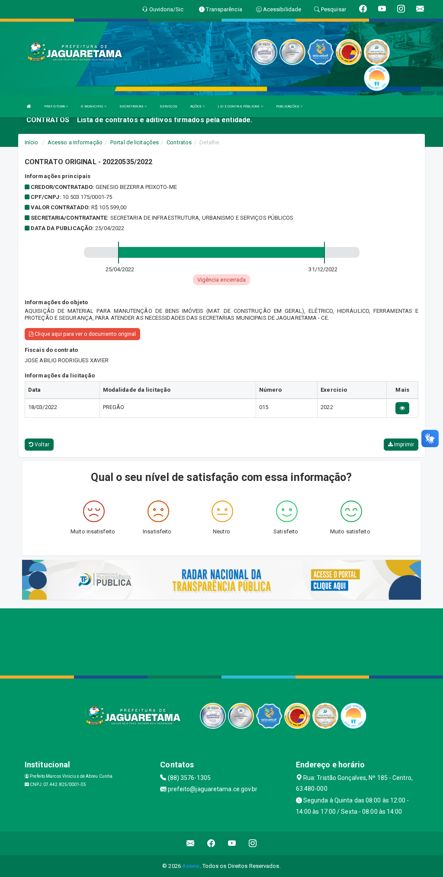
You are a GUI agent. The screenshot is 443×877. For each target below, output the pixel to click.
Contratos (179, 142)
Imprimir (403, 445)
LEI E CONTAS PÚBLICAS (239, 106)
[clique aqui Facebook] (211, 843)
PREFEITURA (55, 106)
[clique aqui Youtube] (232, 843)
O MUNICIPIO (92, 106)
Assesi (191, 866)
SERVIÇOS (168, 106)
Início (32, 142)
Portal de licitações (134, 142)
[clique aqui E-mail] (190, 843)
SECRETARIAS (131, 106)
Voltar (41, 445)
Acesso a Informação (75, 142)
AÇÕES (196, 106)
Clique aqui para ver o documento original (84, 334)
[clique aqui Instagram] (252, 843)
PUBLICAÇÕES (288, 106)
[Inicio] (28, 106)
